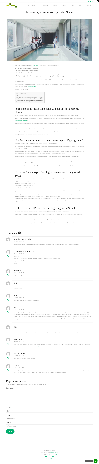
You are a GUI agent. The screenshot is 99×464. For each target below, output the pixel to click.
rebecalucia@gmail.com (38, 346)
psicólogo (36, 65)
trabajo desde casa (31, 86)
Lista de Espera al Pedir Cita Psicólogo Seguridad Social (27, 101)
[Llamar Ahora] (96, 461)
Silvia (15, 283)
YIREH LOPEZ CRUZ (21, 353)
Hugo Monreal (54, 452)
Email (8, 415)
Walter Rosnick (53, 454)
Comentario (10, 388)
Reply (8, 255)
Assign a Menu (49, 458)
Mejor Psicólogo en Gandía (70, 75)
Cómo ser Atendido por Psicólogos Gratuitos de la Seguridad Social (29, 100)
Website (9, 423)
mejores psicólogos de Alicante (21, 120)
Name (8, 407)
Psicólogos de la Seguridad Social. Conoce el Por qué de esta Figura (29, 97)
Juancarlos (17, 295)
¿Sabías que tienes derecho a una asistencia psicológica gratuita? (29, 98)
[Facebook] (89, 1)
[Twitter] (90, 1)
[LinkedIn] (92, 1)
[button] (97, 1)
